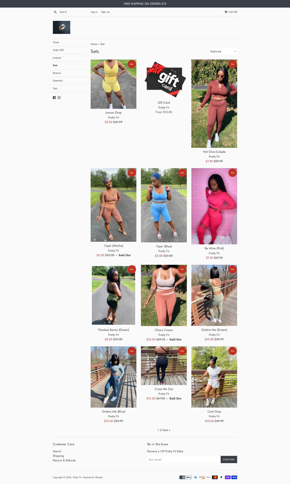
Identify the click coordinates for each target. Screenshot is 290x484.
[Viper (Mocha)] (113, 205)
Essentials (57, 80)
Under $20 (58, 50)
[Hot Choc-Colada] (214, 103)
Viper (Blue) (164, 246)
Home (56, 42)
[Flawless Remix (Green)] (113, 295)
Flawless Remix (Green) (113, 330)
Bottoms (57, 73)
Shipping (58, 456)
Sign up (105, 12)
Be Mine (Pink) (214, 248)
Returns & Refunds (64, 460)
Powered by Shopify (93, 477)
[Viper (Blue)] (164, 205)
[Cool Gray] (214, 376)
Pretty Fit (77, 477)
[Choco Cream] (164, 295)
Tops (55, 88)
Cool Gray (214, 411)
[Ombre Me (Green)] (214, 295)
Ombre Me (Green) (214, 330)
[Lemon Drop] (113, 84)
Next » (166, 430)
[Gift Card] (164, 79)
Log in (94, 12)
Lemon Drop (113, 112)
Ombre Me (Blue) (113, 411)
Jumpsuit (57, 57)
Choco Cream (164, 330)
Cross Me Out (164, 389)
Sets (55, 65)
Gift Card (164, 102)
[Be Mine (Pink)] (214, 206)
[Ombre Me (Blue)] (113, 376)
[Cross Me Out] (164, 365)
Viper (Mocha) (113, 245)
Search (57, 451)
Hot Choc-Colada (214, 151)
